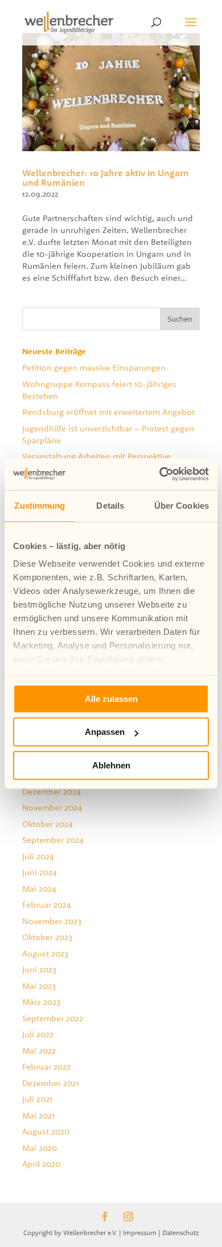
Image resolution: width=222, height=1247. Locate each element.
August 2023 (45, 953)
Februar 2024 (46, 904)
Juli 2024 (38, 856)
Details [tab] (110, 505)
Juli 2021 (37, 1099)
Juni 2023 (39, 969)
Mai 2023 (39, 985)
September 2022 (52, 1018)
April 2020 (41, 1163)
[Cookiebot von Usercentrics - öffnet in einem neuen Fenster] (159, 474)
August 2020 (45, 1131)
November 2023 (51, 921)
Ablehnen (111, 765)
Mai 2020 (39, 1147)
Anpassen (105, 732)
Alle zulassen (111, 699)
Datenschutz (180, 1232)
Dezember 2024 (51, 791)
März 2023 (41, 1001)
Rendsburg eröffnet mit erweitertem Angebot (108, 411)
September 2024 (53, 839)
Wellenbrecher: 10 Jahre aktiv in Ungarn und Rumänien (105, 178)
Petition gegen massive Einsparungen (94, 367)
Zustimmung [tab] (39, 505)
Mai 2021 (38, 1115)
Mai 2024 (39, 888)
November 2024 (52, 807)
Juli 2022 (38, 1034)
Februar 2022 (46, 1066)
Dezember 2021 (50, 1083)
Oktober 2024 (47, 823)
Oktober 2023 (47, 937)
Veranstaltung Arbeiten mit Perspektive (96, 456)
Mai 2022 (39, 1050)
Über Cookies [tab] (181, 505)
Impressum (140, 1232)
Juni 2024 (39, 872)
